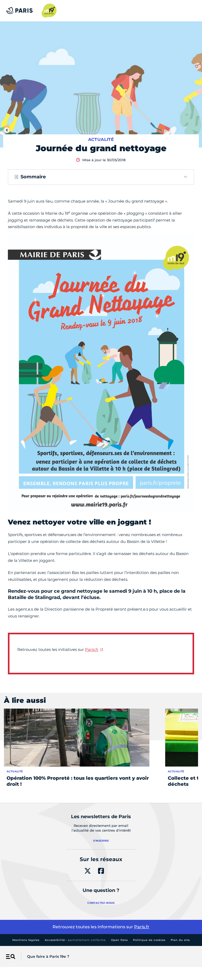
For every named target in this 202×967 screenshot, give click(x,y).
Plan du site (180, 940)
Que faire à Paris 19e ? (48, 956)
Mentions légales (25, 940)
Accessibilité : (75, 940)
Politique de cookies (149, 940)
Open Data (119, 940)
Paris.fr (91, 649)
